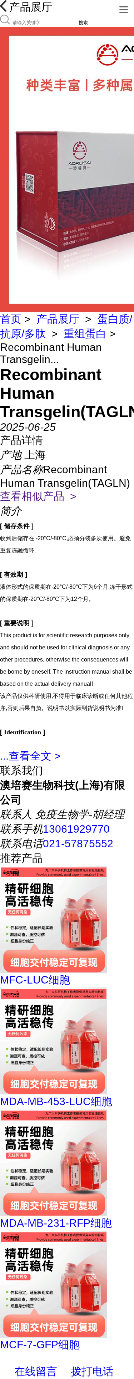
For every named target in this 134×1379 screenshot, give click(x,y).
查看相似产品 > (38, 496)
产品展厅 (57, 319)
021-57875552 (78, 843)
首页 (10, 319)
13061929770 (76, 829)
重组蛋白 (85, 333)
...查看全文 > (30, 756)
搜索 (83, 22)
